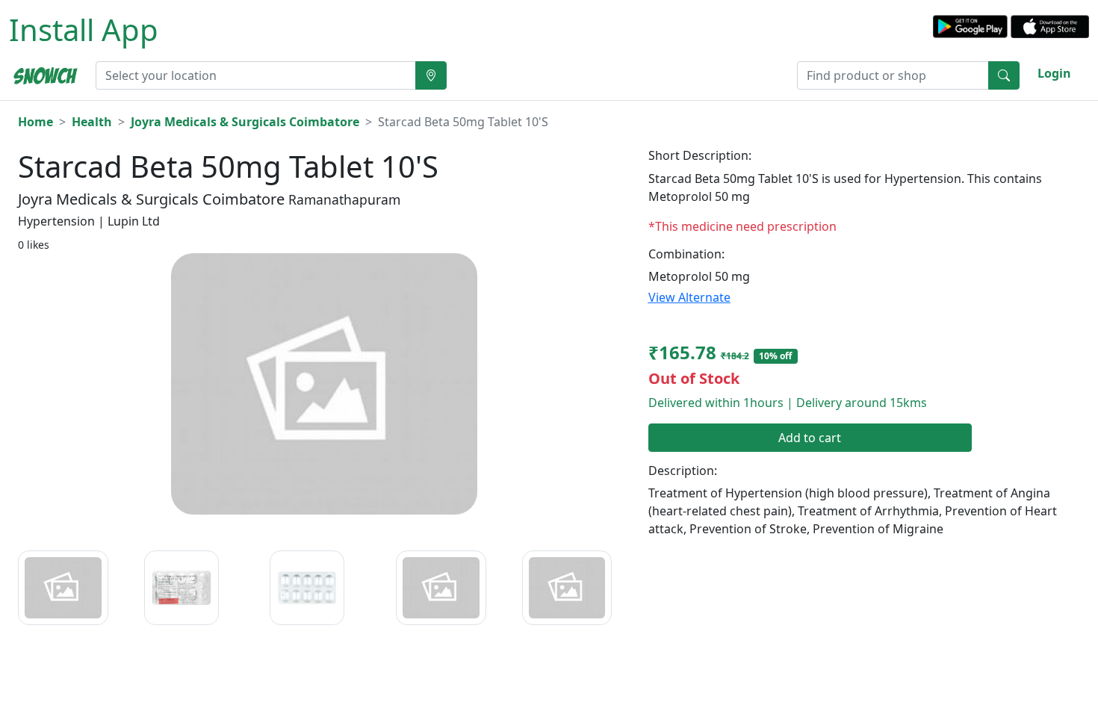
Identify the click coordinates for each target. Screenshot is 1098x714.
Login (1054, 73)
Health (92, 122)
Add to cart (809, 437)
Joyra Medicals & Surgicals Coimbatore (245, 122)
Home (35, 122)
